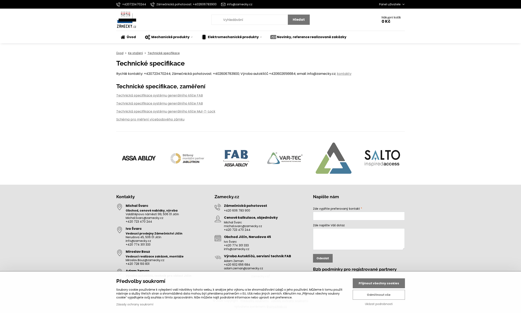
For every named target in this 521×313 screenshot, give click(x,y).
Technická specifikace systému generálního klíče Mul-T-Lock (165, 111)
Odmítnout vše (379, 295)
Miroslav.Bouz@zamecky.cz (145, 260)
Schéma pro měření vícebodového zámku (150, 119)
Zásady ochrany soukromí (134, 304)
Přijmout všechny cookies (379, 283)
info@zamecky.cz (138, 241)
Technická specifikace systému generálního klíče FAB (159, 95)
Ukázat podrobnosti (379, 304)
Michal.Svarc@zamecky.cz (144, 218)
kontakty (344, 73)
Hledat (299, 19)
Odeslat (322, 258)
